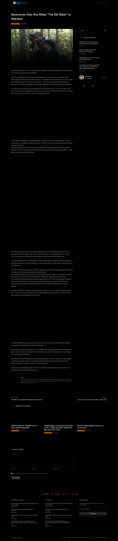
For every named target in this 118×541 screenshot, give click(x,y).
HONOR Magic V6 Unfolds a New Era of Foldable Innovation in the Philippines (88, 43)
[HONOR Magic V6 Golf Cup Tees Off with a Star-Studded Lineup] (104, 59)
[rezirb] (15, 380)
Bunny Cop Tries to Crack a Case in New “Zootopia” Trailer (92, 400)
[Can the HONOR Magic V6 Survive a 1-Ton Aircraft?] (92, 416)
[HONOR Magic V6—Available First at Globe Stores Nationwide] (26, 416)
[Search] (105, 31)
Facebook (46, 494)
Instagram (57, 494)
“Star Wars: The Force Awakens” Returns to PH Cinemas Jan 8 (26, 400)
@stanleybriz (88, 76)
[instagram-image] (83, 85)
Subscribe (93, 513)
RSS (67, 494)
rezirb (21, 377)
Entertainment (15, 23)
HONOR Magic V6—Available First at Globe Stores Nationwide (24, 427)
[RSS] (64, 494)
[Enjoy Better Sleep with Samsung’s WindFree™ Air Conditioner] (104, 51)
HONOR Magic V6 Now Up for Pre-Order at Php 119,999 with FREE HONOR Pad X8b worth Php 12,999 (58, 428)
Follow (104, 77)
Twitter (76, 494)
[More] (65, 63)
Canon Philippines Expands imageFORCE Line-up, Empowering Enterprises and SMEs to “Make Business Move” (89, 66)
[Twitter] (105, 3)
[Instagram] (102, 3)
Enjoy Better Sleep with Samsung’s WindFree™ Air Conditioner (87, 50)
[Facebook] (98, 3)
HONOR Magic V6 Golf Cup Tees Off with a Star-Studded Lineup (89, 58)
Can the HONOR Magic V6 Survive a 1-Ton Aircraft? (90, 427)
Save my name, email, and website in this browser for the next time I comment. (31, 473)
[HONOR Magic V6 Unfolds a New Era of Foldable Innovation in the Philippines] (104, 44)
